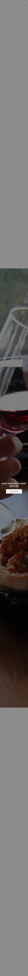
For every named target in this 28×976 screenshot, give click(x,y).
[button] (25, 2)
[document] (14, 488)
